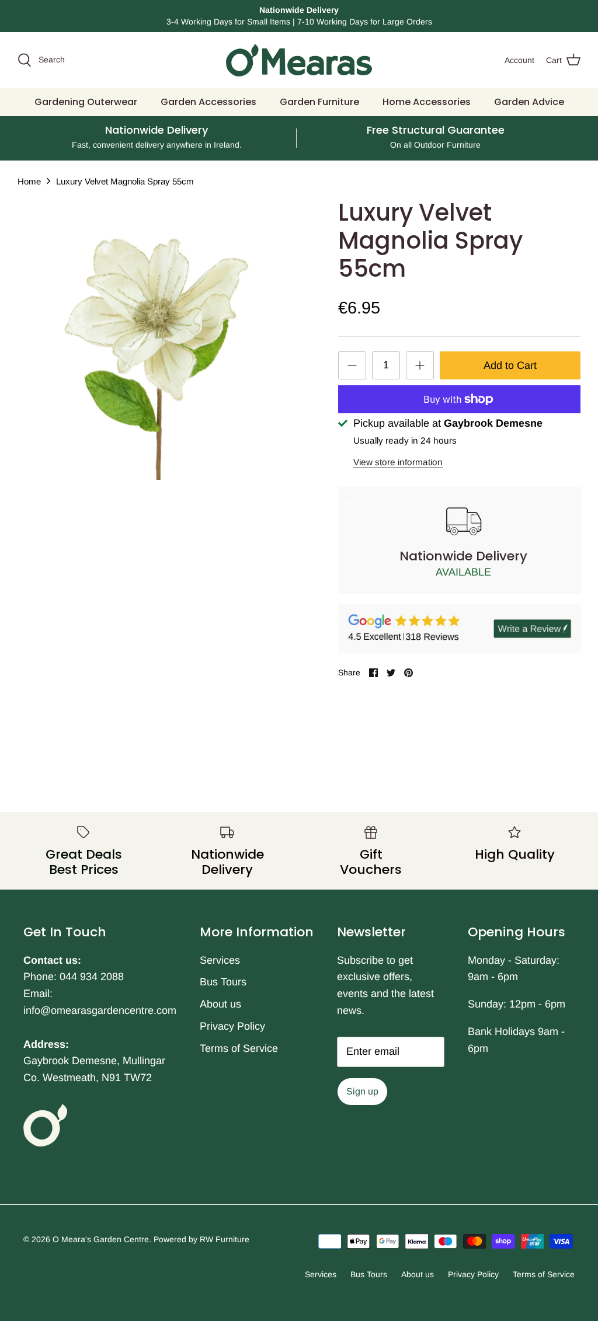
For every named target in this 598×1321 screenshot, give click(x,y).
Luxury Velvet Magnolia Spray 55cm (125, 181)
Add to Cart (510, 365)
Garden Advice (529, 102)
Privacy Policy (232, 1026)
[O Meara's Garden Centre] (299, 60)
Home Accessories (427, 102)
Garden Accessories (208, 102)
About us (220, 1004)
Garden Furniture (319, 102)
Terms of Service (239, 1048)
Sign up (362, 1091)
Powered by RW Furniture (201, 1239)
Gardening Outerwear (85, 102)
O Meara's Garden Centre (101, 1239)
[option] (158, 339)
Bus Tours (223, 982)
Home (29, 181)
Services (220, 960)
